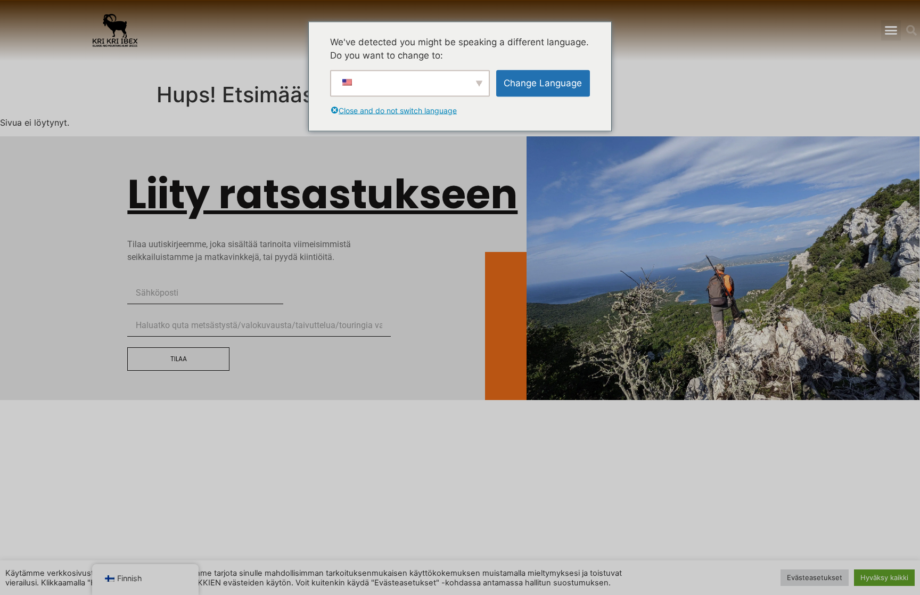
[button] (891, 30)
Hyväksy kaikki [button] (884, 577)
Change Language (543, 82)
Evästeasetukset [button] (814, 577)
